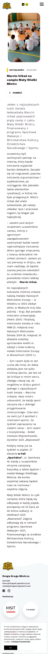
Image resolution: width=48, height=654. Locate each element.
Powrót (18, 94)
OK (10, 648)
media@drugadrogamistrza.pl (16, 586)
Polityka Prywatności (20, 642)
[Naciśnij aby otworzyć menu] (42, 4)
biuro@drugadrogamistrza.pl (16, 583)
